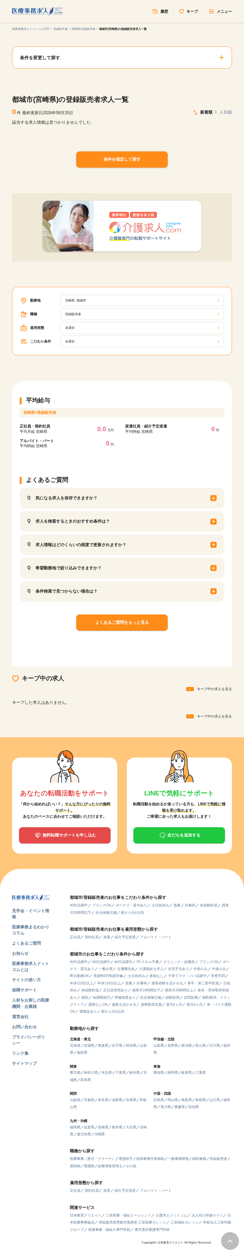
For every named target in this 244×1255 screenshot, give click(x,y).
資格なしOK (97, 1004)
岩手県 (117, 1045)
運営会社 (20, 1016)
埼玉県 (106, 1072)
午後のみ (219, 969)
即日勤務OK (79, 976)
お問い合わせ (24, 1026)
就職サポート (24, 990)
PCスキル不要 (148, 962)
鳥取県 (186, 1100)
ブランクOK (101, 905)
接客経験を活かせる (167, 983)
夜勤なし (157, 976)
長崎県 (103, 1127)
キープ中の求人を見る (214, 689)
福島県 (82, 1052)
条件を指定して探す (122, 159)
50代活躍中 (101, 962)
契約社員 (92, 937)
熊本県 (117, 1127)
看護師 (89, 1166)
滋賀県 (117, 1100)
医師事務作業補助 (150, 1159)
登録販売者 (60, 29)
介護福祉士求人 (151, 969)
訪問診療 (191, 997)
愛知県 (158, 1072)
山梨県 (158, 1045)
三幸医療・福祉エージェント (128, 1215)
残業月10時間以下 (146, 990)
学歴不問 (218, 976)
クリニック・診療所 (179, 962)
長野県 (172, 1045)
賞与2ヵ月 (174, 1004)
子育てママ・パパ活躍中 (187, 976)
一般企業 (106, 969)
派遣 (106, 937)
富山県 (200, 1045)
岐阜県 (186, 1072)
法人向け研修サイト (207, 1215)
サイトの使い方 (26, 979)
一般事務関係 (178, 1159)
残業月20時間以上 (179, 990)
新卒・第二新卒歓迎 (203, 983)
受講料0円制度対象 (108, 976)
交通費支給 (126, 969)
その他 (131, 1166)
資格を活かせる (124, 1004)
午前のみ (200, 969)
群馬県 (85, 1080)
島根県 (200, 1100)
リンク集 (20, 1053)
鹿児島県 (84, 1134)
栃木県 (134, 1072)
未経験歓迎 (208, 905)
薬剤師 (75, 1166)
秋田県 (131, 1045)
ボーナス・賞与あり (131, 905)
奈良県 (103, 1100)
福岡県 (75, 1127)
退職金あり (88, 1011)
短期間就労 (101, 997)
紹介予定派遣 (125, 937)
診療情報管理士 (110, 1166)
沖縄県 (99, 1134)
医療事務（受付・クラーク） (92, 1159)
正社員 (75, 937)
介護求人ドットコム (171, 1215)
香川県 (165, 1107)
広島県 (158, 1100)
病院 (84, 997)
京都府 (89, 1100)
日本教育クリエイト (85, 1215)
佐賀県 (89, 1127)
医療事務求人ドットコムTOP (31, 29)
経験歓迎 (173, 997)
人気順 (226, 112)
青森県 (103, 1045)
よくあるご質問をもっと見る (122, 622)
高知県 (193, 1107)
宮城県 (89, 1045)
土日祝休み (160, 905)
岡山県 (172, 1100)
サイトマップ (24, 1063)
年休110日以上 (81, 983)
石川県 (214, 1045)
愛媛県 (179, 1107)
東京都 (75, 1072)
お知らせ (20, 953)
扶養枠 (190, 905)
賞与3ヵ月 (194, 1004)
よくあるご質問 (26, 943)
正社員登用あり (115, 990)
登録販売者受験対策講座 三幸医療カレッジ (132, 1222)
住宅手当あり (178, 969)
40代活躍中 (79, 905)
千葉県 (120, 1072)
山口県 (214, 1100)
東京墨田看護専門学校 (152, 1229)
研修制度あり (125, 997)
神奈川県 (91, 1072)
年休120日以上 (109, 983)
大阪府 (75, 1100)
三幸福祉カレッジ (185, 1222)
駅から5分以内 (132, 912)
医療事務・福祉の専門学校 (109, 1229)
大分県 (131, 1127)
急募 (176, 905)
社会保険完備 (106, 912)
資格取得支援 (151, 1004)
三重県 (200, 1072)
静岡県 (172, 1072)
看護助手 (126, 1159)
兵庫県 (131, 1100)
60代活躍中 (123, 962)
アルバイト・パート (156, 937)
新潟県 (186, 1045)
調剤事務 (199, 1159)
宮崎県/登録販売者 (83, 29)
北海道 (75, 1045)
